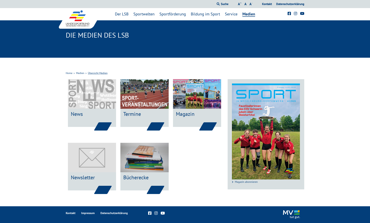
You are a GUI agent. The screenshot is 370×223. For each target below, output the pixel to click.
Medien (248, 14)
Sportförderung (172, 14)
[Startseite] (81, 18)
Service (231, 14)
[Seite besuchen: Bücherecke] (155, 190)
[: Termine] (144, 94)
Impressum (88, 213)
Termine (132, 113)
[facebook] (289, 13)
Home (69, 73)
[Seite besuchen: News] (103, 126)
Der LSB (121, 14)
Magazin (185, 113)
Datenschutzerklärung (290, 4)
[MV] (292, 214)
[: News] (92, 94)
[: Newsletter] (92, 157)
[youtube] (302, 13)
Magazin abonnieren (246, 181)
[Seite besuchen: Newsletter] (103, 190)
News (77, 113)
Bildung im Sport (205, 14)
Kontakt (267, 4)
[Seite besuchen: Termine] (155, 126)
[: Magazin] (197, 94)
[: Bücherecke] (144, 157)
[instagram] (295, 13)
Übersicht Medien (98, 73)
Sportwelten (144, 14)
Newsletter (83, 177)
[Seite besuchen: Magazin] (208, 126)
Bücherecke (136, 177)
